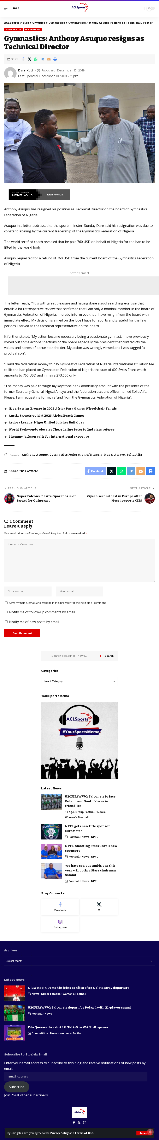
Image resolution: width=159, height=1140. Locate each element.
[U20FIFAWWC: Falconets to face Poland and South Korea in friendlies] (51, 802)
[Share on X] (29, 59)
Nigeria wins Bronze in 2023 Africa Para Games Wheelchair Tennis (62, 408)
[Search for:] (74, 656)
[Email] (49, 59)
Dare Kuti (25, 70)
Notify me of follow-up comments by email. (42, 612)
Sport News (53, 194)
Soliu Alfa (134, 454)
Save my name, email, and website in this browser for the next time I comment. (57, 603)
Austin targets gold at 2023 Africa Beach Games (46, 415)
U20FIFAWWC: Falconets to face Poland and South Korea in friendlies (90, 801)
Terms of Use (84, 1133)
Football (74, 836)
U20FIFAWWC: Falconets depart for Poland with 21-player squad (79, 1007)
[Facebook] (60, 907)
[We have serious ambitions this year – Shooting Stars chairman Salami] (51, 871)
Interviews (32, 29)
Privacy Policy (59, 1133)
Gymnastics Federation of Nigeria (75, 454)
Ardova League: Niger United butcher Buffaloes (46, 422)
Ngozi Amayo (114, 454)
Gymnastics (14, 29)
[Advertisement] (83, 285)
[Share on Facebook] (23, 59)
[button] (144, 1133)
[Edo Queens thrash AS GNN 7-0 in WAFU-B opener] (14, 1033)
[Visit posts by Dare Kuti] (10, 73)
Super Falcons (50, 993)
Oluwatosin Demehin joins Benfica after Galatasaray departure (78, 988)
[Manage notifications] (150, 1132)
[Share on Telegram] (42, 59)
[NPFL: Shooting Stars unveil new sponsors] (51, 851)
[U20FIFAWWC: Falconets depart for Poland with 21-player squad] (14, 1013)
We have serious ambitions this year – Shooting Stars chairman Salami (90, 870)
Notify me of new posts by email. (34, 622)
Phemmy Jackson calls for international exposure (48, 436)
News (101, 812)
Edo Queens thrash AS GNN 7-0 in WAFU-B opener (68, 1027)
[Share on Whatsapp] (36, 59)
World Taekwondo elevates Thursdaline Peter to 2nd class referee (61, 429)
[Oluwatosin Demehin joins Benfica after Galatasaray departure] (14, 993)
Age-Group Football (82, 812)
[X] (99, 907)
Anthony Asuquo (35, 454)
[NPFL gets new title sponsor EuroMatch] (51, 831)
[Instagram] (60, 924)
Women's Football (77, 817)
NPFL (94, 836)
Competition (40, 1033)
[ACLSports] (79, 8)
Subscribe (16, 1087)
